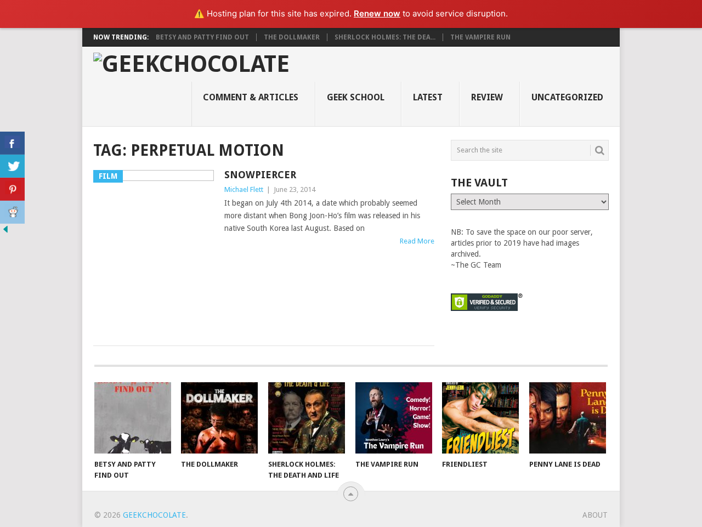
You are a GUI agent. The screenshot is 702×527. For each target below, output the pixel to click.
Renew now (377, 13)
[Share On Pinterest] (12, 189)
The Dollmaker (292, 37)
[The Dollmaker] (219, 418)
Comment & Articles (250, 97)
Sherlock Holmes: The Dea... (385, 37)
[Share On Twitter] (12, 166)
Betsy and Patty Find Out (202, 37)
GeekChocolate (154, 515)
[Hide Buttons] (5, 232)
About (595, 515)
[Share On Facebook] (12, 143)
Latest (428, 97)
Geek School (355, 97)
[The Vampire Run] (393, 418)
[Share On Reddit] (12, 212)
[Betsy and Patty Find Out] (132, 418)
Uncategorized (567, 97)
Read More (417, 241)
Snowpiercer (260, 174)
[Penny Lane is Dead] (567, 418)
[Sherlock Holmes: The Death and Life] (306, 418)
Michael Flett (243, 189)
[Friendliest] (480, 418)
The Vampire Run (480, 37)
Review (487, 97)
